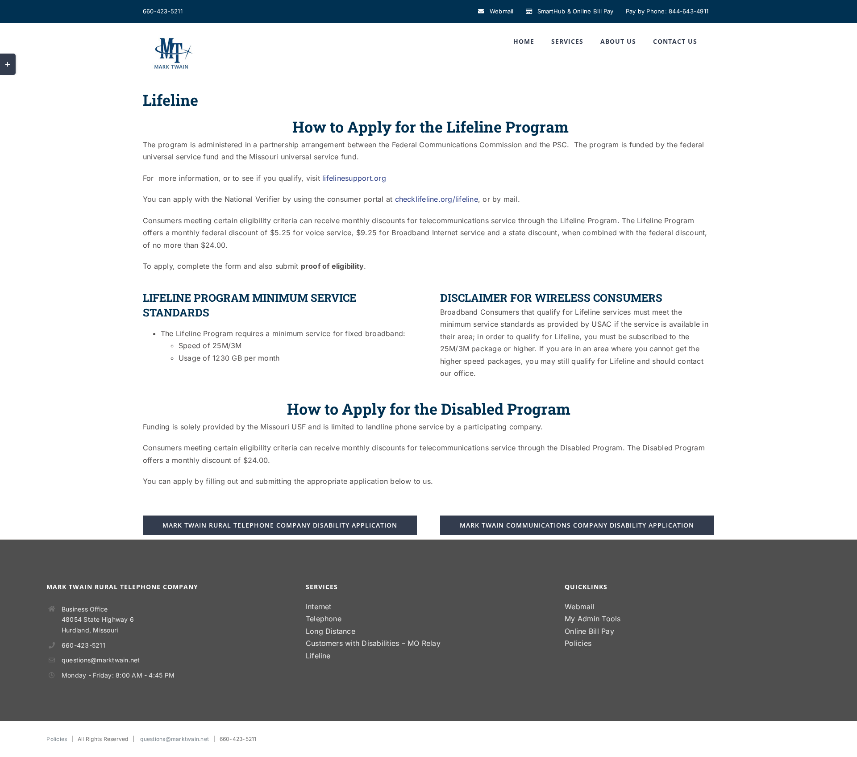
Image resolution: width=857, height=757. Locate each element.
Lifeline (318, 655)
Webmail (580, 606)
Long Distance (330, 631)
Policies (578, 643)
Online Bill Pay (589, 631)
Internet (319, 606)
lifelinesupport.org (354, 178)
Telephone (323, 618)
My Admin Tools (592, 618)
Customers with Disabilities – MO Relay (373, 643)
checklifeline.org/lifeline (436, 199)
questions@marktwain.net (101, 660)
